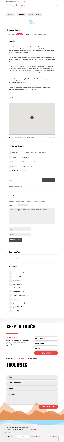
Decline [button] (10, 436)
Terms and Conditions (50, 437)
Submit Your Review (15, 239)
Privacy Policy (20, 358)
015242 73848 (25, 157)
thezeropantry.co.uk (26, 166)
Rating (11, 205)
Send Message (48, 407)
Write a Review (49, 180)
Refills (16, 258)
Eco (11, 258)
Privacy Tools (35, 437)
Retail (27, 34)
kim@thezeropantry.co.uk (28, 162)
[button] (32, 117)
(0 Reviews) (12, 34)
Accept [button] (23, 436)
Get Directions (51, 137)
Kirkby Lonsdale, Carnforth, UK (40, 34)
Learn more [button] (7, 432)
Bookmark (22, 14)
